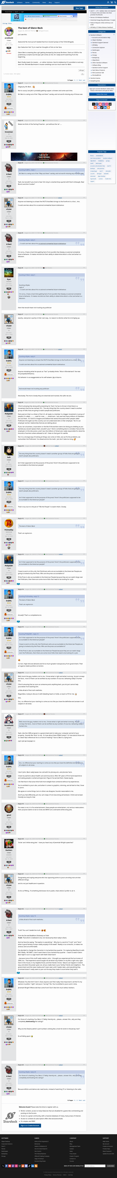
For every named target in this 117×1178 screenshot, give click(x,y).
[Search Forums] (115, 2)
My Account (106, 1144)
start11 (101, 171)
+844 (9, 425)
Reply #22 (21, 909)
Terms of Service (57, 1175)
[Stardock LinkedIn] (105, 107)
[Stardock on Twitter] (93, 104)
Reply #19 (21, 804)
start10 (109, 166)
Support (57, 2)
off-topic (81, 70)
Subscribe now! (102, 94)
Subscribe (110, 1166)
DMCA (64, 1175)
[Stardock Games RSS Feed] (108, 107)
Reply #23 (21, 978)
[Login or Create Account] (108, 2)
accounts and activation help (97, 166)
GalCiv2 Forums (50, 446)
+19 (9, 737)
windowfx (106, 173)
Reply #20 (21, 839)
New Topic (79, 8)
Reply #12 (21, 518)
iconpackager (93, 171)
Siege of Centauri (39, 1158)
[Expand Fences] (91, 52)
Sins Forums (48, 268)
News (44, 2)
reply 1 (33, 170)
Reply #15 (21, 627)
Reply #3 (20, 163)
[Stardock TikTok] (101, 107)
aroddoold (9, 38)
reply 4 (32, 240)
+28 (9, 469)
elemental (92, 176)
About (71, 1141)
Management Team (75, 1146)
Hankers (8, 850)
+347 (9, 141)
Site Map (70, 1175)
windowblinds (99, 155)
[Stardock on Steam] (110, 104)
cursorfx (92, 173)
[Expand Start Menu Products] (91, 70)
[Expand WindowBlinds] (91, 75)
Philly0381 (9, 414)
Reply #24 (21, 1015)
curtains (101, 179)
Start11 (3, 1146)
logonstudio (93, 179)
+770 (9, 186)
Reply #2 (20, 120)
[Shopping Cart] (112, 2)
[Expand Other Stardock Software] (91, 62)
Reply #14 (21, 589)
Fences (3, 1149)
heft (9, 457)
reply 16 (33, 916)
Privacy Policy (47, 1175)
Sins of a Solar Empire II (41, 1149)
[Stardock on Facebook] (97, 104)
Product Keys (106, 1149)
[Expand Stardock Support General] (91, 42)
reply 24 (33, 1072)
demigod (99, 173)
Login (22, 12)
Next (80, 80)
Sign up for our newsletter (73, 1166)
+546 (9, 862)
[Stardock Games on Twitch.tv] (103, 104)
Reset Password (107, 1151)
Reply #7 (20, 314)
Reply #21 (21, 874)
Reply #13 (21, 554)
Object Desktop (5, 1141)
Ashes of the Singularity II (41, 1141)
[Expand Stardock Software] (89, 35)
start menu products (95, 158)
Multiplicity (4, 1154)
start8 (91, 163)
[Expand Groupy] (91, 55)
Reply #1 (20, 83)
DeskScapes (4, 1151)
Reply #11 (21, 481)
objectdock (93, 161)
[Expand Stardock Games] (89, 78)
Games (27, 2)
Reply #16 (21, 672)
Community (36, 2)
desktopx (92, 168)
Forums (72, 1161)
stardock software (107, 158)
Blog (50, 2)
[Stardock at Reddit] (95, 107)
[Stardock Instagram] (106, 104)
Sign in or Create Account (30, 1126)
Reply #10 (21, 446)
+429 (9, 288)
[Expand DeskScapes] (91, 50)
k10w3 (8, 174)
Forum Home (8, 12)
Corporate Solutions (6, 1144)
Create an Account (108, 1146)
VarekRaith (8, 725)
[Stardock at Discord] (98, 107)
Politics (10, 23)
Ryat (9, 279)
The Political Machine (40, 1154)
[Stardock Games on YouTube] (100, 104)
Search (16, 12)
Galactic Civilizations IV (41, 1146)
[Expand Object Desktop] (91, 40)
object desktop (101, 176)
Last (84, 80)
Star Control (38, 1151)
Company (73, 1138)
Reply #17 (21, 714)
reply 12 (36, 596)
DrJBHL (9, 94)
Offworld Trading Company (42, 1156)
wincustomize (100, 168)
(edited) (60, 198)
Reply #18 (21, 755)
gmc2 (9, 815)
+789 (9, 539)
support (92, 181)
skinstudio (108, 171)
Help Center (106, 1141)
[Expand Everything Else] (89, 80)
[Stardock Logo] (7, 2)
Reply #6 (20, 268)
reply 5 (32, 275)
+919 (9, 221)
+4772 (9, 104)
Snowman (9, 132)
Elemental (37, 1144)
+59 (9, 48)
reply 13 (35, 634)
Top (84, 83)
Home (4, 23)
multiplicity (101, 161)
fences (92, 155)
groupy (108, 161)
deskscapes (99, 163)
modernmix (108, 179)
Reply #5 (20, 233)
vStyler (9, 209)
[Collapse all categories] (114, 35)
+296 (9, 827)
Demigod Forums (43, 31)
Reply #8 (20, 349)
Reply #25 (21, 1065)
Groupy (3, 1156)
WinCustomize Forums (51, 83)
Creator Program (74, 1156)
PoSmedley (9, 530)
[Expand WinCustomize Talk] (91, 72)
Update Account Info (108, 1154)
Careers (72, 1149)
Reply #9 (20, 402)
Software (19, 2)
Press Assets (73, 1154)
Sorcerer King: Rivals (40, 1161)
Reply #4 (20, 198)
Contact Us (73, 1158)
